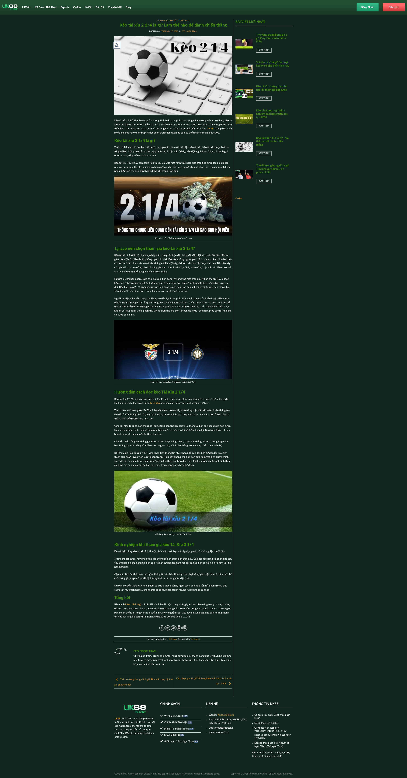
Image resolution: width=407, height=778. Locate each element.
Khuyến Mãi (115, 7)
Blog (128, 7)
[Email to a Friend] (173, 628)
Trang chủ (162, 20)
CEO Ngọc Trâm (189, 31)
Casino (77, 7)
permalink (195, 639)
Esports (65, 7)
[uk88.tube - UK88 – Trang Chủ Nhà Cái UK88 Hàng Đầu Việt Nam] (9, 7)
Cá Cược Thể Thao (45, 7)
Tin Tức (174, 20)
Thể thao (184, 20)
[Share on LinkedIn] (184, 628)
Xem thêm (264, 50)
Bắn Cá (100, 7)
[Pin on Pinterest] (179, 628)
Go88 (238, 198)
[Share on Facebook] (162, 628)
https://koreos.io (226, 715)
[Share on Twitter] (167, 628)
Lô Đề (88, 7)
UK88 (25, 7)
